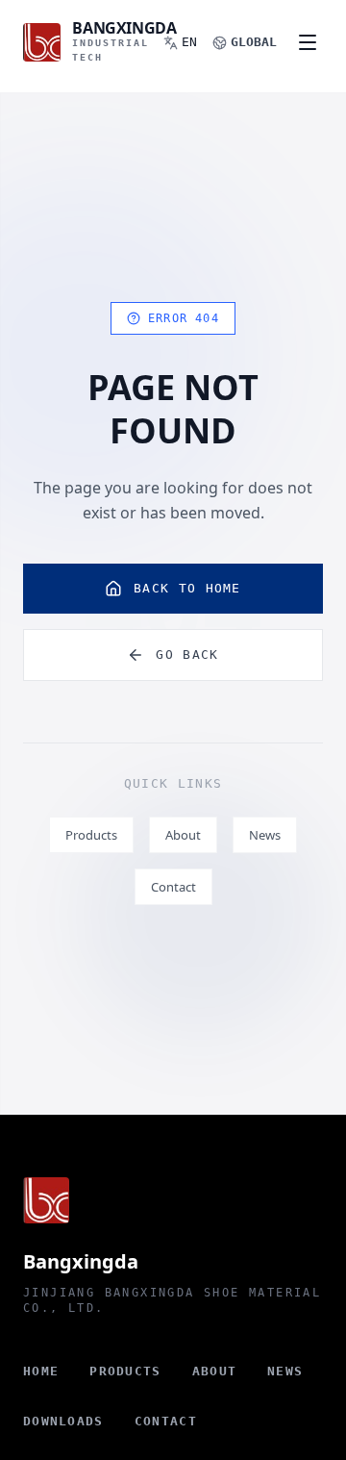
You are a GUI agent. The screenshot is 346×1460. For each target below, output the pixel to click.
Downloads (63, 1421)
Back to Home (187, 588)
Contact (173, 886)
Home (41, 1371)
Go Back (187, 654)
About (183, 834)
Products (91, 834)
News (265, 834)
